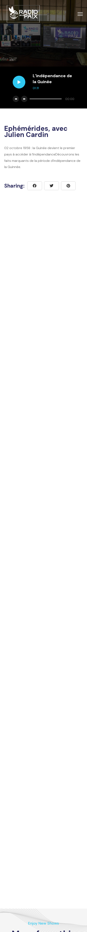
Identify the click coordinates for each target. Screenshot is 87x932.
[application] (50, 99)
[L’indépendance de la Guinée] (68, 185)
